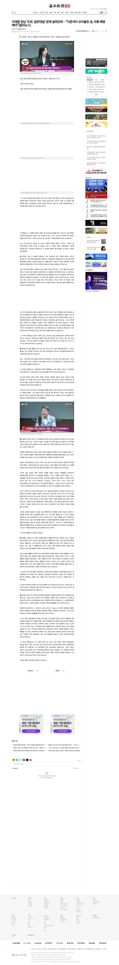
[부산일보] (81, 943)
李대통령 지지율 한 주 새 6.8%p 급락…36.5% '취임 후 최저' (97, 201)
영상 (77, 917)
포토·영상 (78, 915)
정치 (47, 12)
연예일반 (62, 917)
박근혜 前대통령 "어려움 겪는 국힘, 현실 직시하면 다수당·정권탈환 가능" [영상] (98, 215)
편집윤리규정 (80, 949)
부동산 (61, 901)
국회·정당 (46, 903)
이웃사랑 (78, 909)
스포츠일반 (30, 917)
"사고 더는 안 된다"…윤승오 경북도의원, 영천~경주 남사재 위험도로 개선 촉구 (70, 748)
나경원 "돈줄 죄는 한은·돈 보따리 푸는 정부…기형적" (93, 248)
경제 (51, 12)
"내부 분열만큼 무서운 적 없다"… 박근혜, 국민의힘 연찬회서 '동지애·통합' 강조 (98, 206)
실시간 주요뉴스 (90, 131)
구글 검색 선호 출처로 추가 (82, 31)
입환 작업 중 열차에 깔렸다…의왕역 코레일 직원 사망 (100, 84)
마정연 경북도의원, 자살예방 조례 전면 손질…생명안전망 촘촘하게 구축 (33, 750)
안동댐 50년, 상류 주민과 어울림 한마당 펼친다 (99, 92)
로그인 (100, 9)
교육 (77, 907)
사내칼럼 (30, 901)
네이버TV (32, 670)
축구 (29, 921)
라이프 (72, 12)
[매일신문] (16, 943)
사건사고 (78, 901)
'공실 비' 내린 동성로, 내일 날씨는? (93, 291)
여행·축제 (46, 919)
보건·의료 (78, 905)
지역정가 (46, 907)
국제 (58, 12)
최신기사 (35, 12)
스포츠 (66, 12)
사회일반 (78, 899)
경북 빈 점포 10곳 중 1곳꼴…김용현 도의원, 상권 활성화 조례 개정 (66, 750)
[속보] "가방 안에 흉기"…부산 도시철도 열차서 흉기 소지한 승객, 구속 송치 (96, 136)
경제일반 (62, 899)
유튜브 (59, 670)
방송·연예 (78, 12)
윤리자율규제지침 (89, 949)
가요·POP (62, 921)
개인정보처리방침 (71, 949)
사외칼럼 (30, 903)
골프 (29, 925)
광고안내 (39, 949)
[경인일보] (48, 943)
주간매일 (84, 12)
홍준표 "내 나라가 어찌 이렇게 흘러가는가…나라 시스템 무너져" (66, 745)
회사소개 (33, 949)
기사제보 (97, 9)
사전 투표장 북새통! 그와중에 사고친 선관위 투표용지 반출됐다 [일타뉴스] (35, 123)
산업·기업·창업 (63, 905)
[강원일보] (27, 943)
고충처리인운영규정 (52, 949)
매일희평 (30, 905)
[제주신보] (102, 943)
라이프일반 (46, 917)
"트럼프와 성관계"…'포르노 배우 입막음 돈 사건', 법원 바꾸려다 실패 (96, 153)
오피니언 (41, 12)
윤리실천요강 (98, 949)
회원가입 (104, 9)
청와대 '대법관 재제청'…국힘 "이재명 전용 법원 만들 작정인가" (31, 745)
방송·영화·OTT (63, 919)
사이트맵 (104, 949)
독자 (45, 927)
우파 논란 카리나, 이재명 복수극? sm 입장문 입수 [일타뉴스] (33, 158)
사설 (29, 899)
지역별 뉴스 (79, 911)
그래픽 (77, 921)
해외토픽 (95, 903)
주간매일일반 (96, 917)
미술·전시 (14, 921)
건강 (45, 923)
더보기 (105, 270)
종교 (13, 925)
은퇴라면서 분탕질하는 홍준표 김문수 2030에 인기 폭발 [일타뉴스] (34, 193)
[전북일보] (92, 943)
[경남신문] (37, 943)
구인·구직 (62, 907)
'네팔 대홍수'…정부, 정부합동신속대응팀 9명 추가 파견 (101, 87)
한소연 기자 (15, 29)
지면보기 (92, 9)
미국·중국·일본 (96, 901)
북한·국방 (46, 905)
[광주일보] (59, 943)
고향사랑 (14, 935)
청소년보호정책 (62, 949)
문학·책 (13, 923)
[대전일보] (70, 943)
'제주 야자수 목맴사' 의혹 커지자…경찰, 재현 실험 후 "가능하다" (96, 158)
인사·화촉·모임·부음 (48, 925)
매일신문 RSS (31, 935)
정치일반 (46, 899)
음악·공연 (14, 919)
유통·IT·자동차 (63, 909)
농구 (29, 923)
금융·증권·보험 (63, 903)
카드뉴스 (78, 923)
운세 (45, 931)
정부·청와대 (46, 901)
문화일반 (14, 917)
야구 (29, 919)
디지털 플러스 (89, 270)
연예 (61, 915)
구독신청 (44, 949)
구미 (13, 937)
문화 (62, 12)
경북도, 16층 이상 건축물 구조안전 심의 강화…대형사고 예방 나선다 (32, 748)
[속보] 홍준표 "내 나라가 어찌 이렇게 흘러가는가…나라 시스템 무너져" (96, 142)
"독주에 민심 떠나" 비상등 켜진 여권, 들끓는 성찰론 (98, 196)
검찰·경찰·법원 (79, 903)
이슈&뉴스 (89, 237)
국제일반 (95, 899)
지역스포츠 (30, 927)
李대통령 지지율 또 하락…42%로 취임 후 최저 (98, 210)
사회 (54, 12)
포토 (77, 919)
